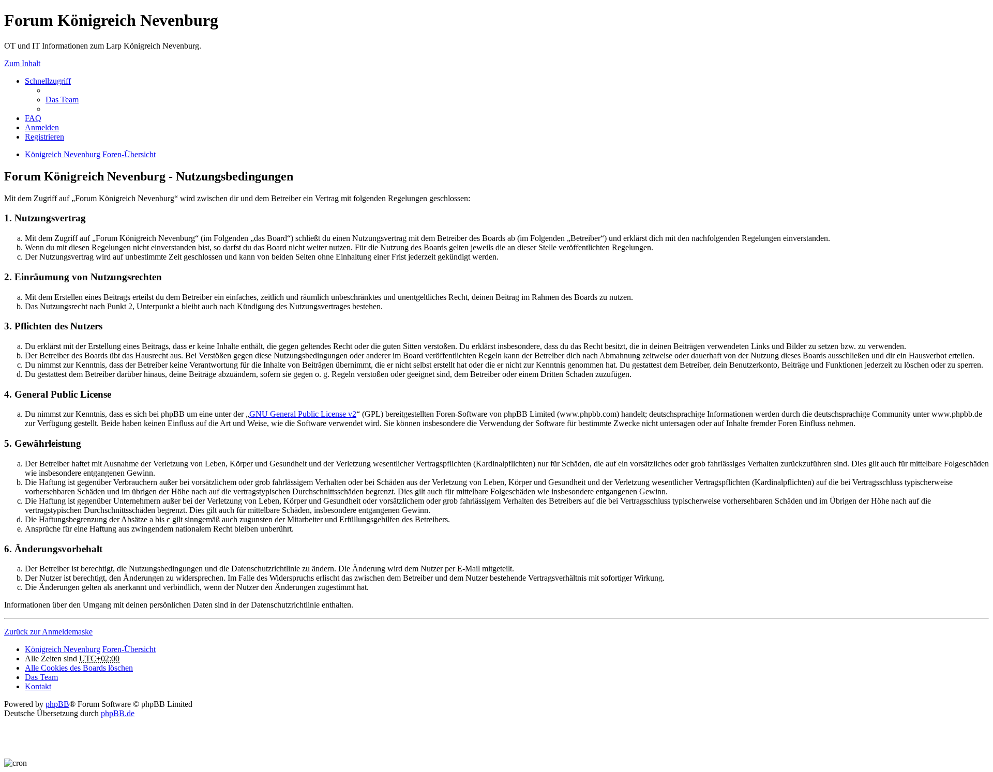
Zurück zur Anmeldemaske (48, 631)
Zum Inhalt (22, 63)
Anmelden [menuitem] (42, 127)
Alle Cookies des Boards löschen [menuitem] (79, 667)
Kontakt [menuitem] (38, 686)
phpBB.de (117, 713)
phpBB (57, 704)
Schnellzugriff (48, 81)
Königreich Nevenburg (62, 154)
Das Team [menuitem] (62, 99)
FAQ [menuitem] (33, 118)
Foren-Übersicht (129, 154)
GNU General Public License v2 (302, 414)
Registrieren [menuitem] (44, 136)
